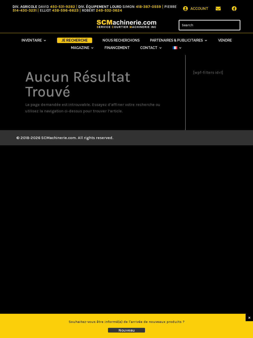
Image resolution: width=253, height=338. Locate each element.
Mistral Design (149, 137)
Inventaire (31, 40)
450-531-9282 (62, 6)
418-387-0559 (148, 6)
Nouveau (126, 330)
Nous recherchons (121, 40)
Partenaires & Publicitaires (176, 40)
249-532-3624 (109, 10)
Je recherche (75, 40)
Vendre (225, 40)
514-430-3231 (25, 10)
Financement (117, 48)
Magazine (80, 48)
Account (199, 9)
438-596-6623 (65, 10)
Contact (148, 48)
